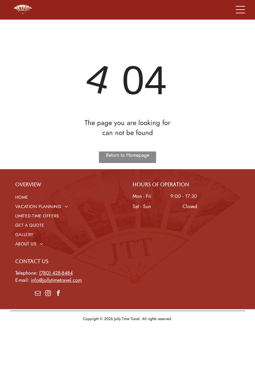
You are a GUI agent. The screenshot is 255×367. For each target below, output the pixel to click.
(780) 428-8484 (56, 272)
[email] (37, 294)
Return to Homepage (127, 155)
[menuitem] (69, 197)
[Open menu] (240, 9)
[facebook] (58, 294)
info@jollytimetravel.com (56, 280)
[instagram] (48, 294)
